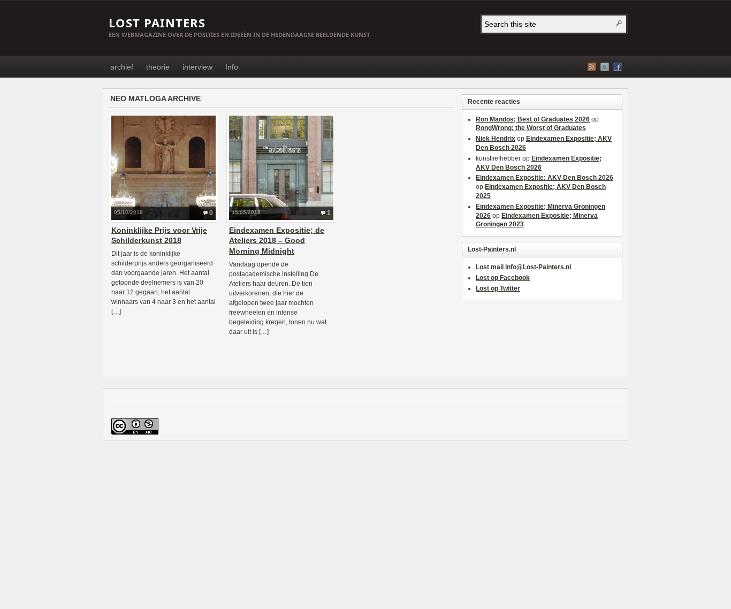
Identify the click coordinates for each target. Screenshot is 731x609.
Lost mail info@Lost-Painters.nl (523, 267)
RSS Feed (592, 67)
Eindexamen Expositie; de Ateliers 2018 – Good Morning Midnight (276, 240)
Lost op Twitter (498, 288)
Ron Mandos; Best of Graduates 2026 (533, 119)
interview (197, 67)
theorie (158, 67)
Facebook (617, 67)
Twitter (604, 67)
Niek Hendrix (495, 138)
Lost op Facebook (503, 277)
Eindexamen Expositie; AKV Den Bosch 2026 (544, 177)
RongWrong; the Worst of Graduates (531, 128)
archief (121, 67)
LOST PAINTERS (157, 22)
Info (231, 67)
